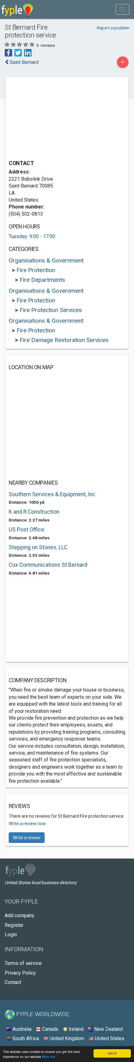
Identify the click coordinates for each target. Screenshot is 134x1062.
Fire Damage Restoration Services (64, 340)
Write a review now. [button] (27, 823)
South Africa (25, 1038)
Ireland (75, 1029)
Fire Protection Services (51, 310)
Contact (13, 982)
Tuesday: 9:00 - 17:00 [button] (32, 236)
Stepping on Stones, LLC (38, 547)
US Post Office (26, 529)
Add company (19, 915)
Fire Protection (36, 270)
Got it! (112, 1053)
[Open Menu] (122, 9)
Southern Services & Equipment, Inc (52, 494)
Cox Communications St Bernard (48, 565)
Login (11, 934)
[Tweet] (18, 52)
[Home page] (17, 9)
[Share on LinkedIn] (27, 52)
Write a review (27, 837)
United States (108, 1038)
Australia (21, 1029)
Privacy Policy (20, 973)
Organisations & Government (46, 260)
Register (14, 925)
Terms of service (23, 963)
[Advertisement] (55, 119)
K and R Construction (34, 512)
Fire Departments (42, 279)
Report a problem (113, 27)
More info (48, 1056)
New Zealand (108, 1029)
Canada (49, 1029)
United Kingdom (66, 1038)
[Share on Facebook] (8, 52)
